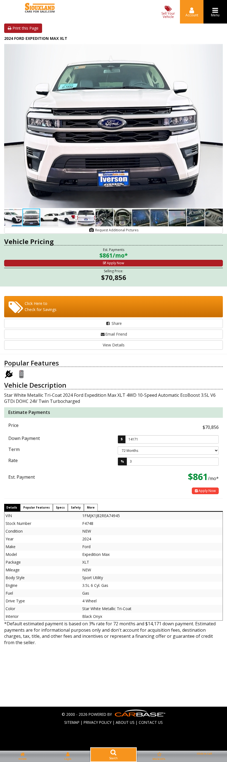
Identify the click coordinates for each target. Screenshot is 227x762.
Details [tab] (11, 507)
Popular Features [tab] (36, 507)
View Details (114, 345)
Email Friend (116, 334)
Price (13, 425)
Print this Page (24, 28)
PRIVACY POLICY (98, 722)
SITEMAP (71, 722)
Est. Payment (21, 477)
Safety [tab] (76, 507)
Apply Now (115, 263)
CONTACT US (151, 722)
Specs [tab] (60, 507)
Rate (13, 460)
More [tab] (91, 507)
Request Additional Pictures (116, 230)
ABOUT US (125, 722)
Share (116, 323)
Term (14, 449)
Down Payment (24, 438)
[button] (217, 49)
